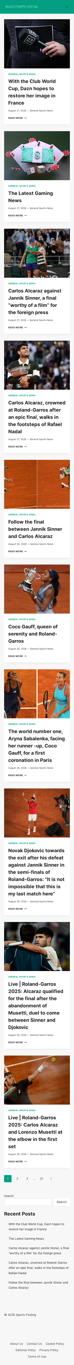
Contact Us (34, 1343)
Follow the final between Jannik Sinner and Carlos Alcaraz (35, 529)
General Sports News (21, 74)
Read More (17, 118)
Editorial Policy (26, 1350)
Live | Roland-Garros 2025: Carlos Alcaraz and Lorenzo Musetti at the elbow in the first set (35, 1132)
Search (9, 1196)
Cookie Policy (55, 1343)
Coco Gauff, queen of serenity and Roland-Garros (33, 634)
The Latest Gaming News (26, 1238)
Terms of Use (37, 1356)
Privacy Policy (48, 1350)
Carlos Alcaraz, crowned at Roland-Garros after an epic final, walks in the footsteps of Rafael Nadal (37, 417)
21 (41, 1178)
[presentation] (37, 43)
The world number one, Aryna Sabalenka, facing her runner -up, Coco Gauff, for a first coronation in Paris (36, 745)
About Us (16, 1343)
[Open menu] (67, 6)
